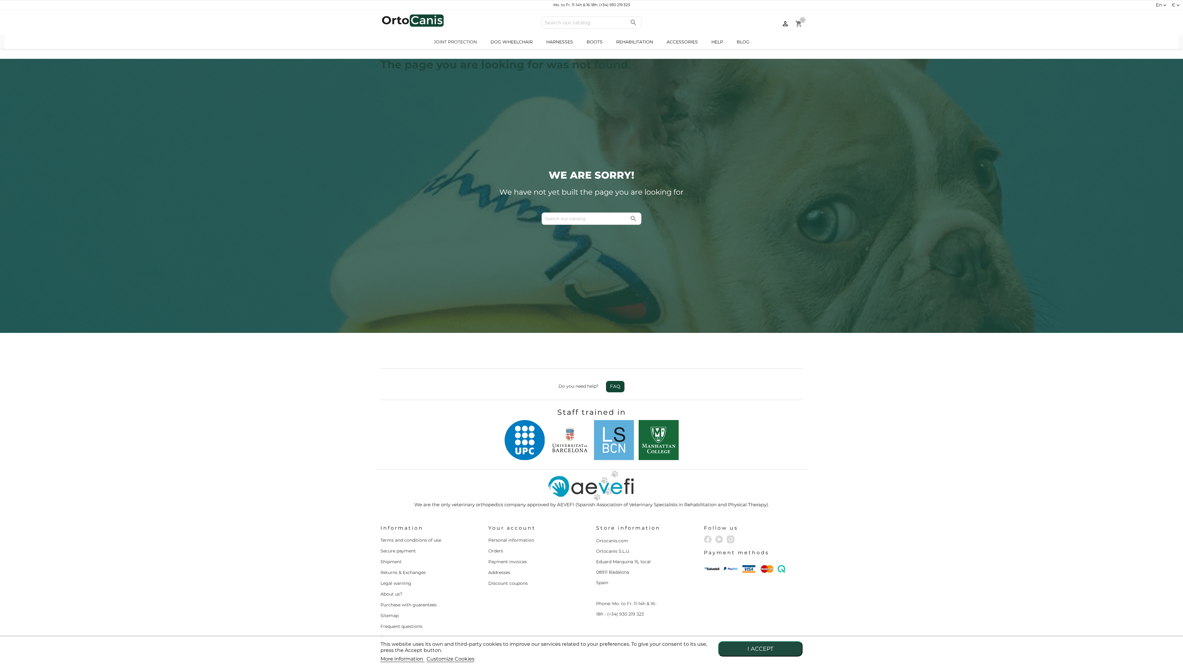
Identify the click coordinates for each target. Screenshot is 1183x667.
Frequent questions (401, 626)
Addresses (499, 572)
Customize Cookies (450, 659)
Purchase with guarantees (408, 605)
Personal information (511, 540)
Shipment (391, 561)
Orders (495, 551)
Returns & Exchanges (403, 572)
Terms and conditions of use (410, 540)
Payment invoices (507, 561)
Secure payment (398, 551)
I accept (760, 648)
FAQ (615, 386)
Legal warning (395, 583)
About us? (391, 594)
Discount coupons (508, 583)
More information (402, 659)
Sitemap (389, 615)
